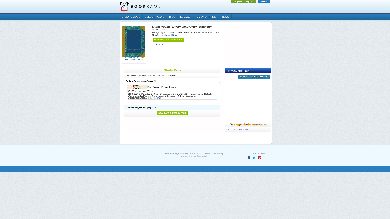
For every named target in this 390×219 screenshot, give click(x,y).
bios (172, 17)
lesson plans (154, 17)
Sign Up (238, 1)
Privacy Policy (217, 153)
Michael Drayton (158, 29)
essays (185, 17)
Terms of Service (203, 153)
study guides (130, 17)
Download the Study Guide (168, 40)
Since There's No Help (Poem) (237, 129)
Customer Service (187, 153)
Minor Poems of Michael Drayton (161, 87)
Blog (225, 17)
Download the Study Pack (172, 113)
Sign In (249, 1)
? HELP (264, 1)
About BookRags (172, 153)
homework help (206, 17)
